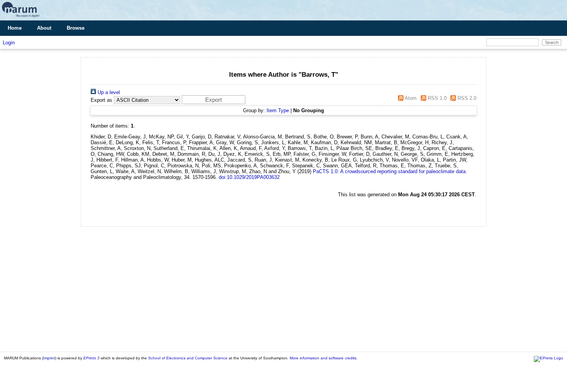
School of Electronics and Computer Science (188, 358)
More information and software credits (323, 358)
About (44, 28)
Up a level (108, 92)
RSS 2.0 (466, 98)
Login (9, 42)
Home (15, 28)
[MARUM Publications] (20, 17)
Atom (410, 98)
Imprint (49, 358)
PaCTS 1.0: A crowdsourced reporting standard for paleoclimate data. (390, 171)
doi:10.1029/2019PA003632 (249, 177)
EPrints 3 (91, 358)
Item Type (278, 110)
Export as (101, 100)
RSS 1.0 (436, 98)
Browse (75, 28)
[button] (213, 99)
